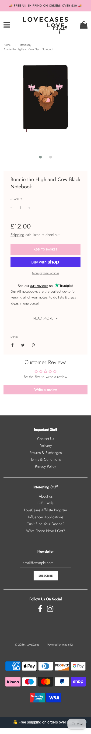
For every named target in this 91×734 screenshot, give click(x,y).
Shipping (17, 234)
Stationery (25, 45)
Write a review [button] (45, 389)
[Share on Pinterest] (33, 345)
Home (7, 45)
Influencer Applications (45, 517)
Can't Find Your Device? (45, 524)
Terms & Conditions (46, 459)
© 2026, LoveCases (27, 645)
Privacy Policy (45, 466)
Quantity (16, 199)
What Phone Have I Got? (45, 531)
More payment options (45, 273)
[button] (40, 157)
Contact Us (45, 438)
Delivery (45, 445)
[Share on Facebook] (13, 345)
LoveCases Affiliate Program (45, 510)
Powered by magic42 (60, 645)
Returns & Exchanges (46, 452)
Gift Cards (45, 503)
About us (45, 496)
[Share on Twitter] (23, 345)
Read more (44, 318)
